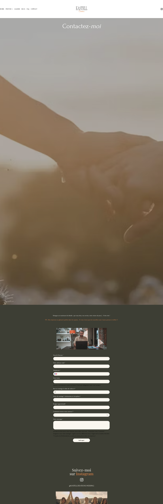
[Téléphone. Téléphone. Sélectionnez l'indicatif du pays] (56, 374)
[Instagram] (161, 9)
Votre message (58, 419)
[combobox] (81, 415)
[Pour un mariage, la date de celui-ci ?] (55, 392)
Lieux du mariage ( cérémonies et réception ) (66, 396)
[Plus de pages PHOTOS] (12, 9)
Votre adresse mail (59, 363)
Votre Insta (56, 378)
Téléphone (56, 370)
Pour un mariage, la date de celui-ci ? (64, 389)
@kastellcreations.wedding (81, 486)
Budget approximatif (59, 404)
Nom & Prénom (58, 355)
